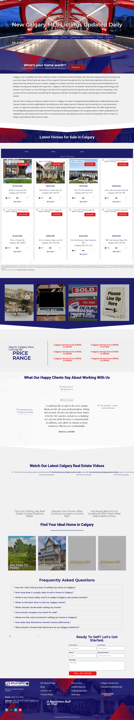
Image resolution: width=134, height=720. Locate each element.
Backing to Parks (19, 566)
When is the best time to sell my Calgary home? (40, 602)
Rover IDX (130, 271)
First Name (73, 645)
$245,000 (89, 214)
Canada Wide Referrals (111, 687)
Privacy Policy (47, 694)
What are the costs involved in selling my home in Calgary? (46, 617)
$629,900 (57, 164)
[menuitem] (57, 37)
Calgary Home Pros (110, 683)
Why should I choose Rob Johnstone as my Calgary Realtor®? (47, 627)
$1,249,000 (23, 164)
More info (17, 202)
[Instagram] (11, 710)
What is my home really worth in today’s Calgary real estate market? (51, 597)
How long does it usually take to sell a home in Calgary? (44, 592)
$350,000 (57, 214)
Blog (43, 687)
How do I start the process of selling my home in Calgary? (45, 587)
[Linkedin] (15, 710)
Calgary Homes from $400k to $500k (67, 352)
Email (71, 652)
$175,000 (89, 164)
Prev (34, 262)
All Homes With (50, 562)
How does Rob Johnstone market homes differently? (43, 622)
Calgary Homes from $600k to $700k (105, 345)
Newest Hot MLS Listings (114, 312)
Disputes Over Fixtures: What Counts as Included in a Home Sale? (67, 514)
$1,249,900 (23, 214)
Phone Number (103, 652)
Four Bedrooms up (110, 566)
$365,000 (123, 164)
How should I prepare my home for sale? (36, 612)
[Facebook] (6, 710)
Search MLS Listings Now (48, 312)
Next (95, 262)
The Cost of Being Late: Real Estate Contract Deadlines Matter (30, 514)
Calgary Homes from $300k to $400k (67, 345)
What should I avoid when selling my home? (38, 607)
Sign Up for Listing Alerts (67, 156)
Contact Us (46, 690)
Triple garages (51, 565)
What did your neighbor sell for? (81, 313)
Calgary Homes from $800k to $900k (105, 359)
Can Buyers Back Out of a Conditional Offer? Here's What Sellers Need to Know (104, 514)
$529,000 (123, 214)
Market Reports (78, 687)
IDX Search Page (48, 683)
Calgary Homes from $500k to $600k (67, 359)
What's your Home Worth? (18, 312)
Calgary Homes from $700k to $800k (105, 352)
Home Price (76, 683)
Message (72, 660)
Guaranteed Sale (79, 690)
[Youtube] (20, 710)
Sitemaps (75, 694)
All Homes (17, 562)
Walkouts (78, 565)
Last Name (101, 645)
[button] (57, 37)
